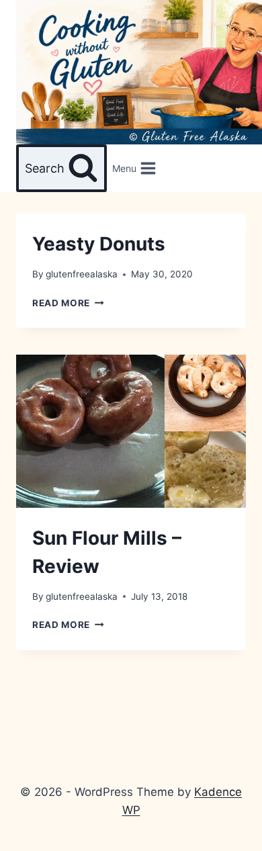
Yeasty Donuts (98, 243)
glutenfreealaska (82, 274)
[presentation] (131, 431)
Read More (68, 303)
